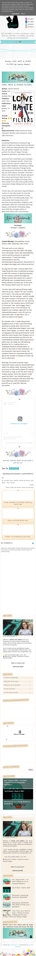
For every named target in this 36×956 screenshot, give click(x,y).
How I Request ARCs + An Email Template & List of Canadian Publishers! (15, 782)
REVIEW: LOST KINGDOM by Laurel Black (17, 537)
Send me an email (18, 666)
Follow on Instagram (11, 677)
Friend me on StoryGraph (12, 685)
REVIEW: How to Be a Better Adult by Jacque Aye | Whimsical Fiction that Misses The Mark (18, 926)
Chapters (22, 228)
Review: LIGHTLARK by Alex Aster (18, 520)
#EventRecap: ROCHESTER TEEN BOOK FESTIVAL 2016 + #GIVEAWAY (21, 905)
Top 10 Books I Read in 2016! (14, 791)
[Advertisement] (18, 595)
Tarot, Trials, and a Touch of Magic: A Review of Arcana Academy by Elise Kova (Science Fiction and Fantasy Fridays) (16, 914)
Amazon (14, 228)
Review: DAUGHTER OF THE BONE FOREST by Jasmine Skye (18, 503)
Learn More (15, 14)
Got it (23, 14)
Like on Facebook (9, 688)
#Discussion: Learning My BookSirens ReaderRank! (17, 803)
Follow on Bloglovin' (11, 692)
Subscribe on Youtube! (11, 681)
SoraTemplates (14, 945)
